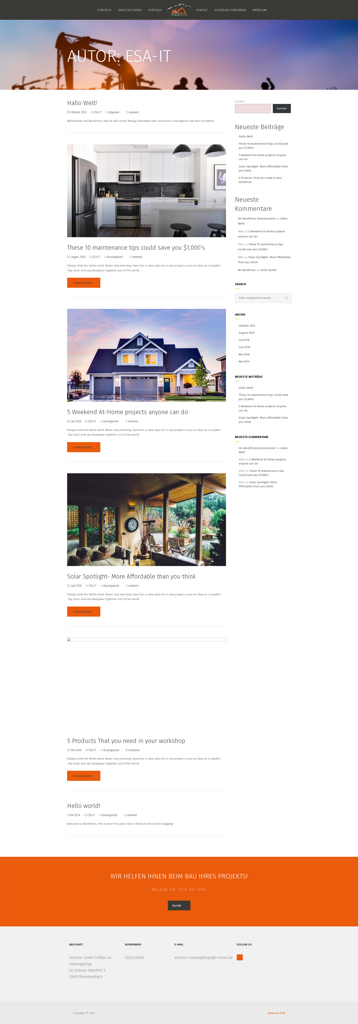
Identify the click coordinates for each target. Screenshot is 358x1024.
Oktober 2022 (247, 325)
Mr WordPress (247, 270)
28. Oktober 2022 (77, 112)
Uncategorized (115, 257)
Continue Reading (82, 283)
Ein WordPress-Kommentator (257, 218)
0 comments (133, 750)
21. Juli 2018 (74, 421)
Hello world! (83, 806)
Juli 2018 (244, 340)
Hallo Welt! (82, 103)
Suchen (240, 101)
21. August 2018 (76, 257)
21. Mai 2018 (74, 750)
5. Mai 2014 (73, 815)
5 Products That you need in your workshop (126, 741)
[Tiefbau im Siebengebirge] (179, 9)
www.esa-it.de (276, 1013)
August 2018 (246, 332)
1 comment (132, 112)
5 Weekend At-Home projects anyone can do (127, 412)
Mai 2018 (244, 354)
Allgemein (113, 112)
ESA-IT (98, 112)
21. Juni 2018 (74, 586)
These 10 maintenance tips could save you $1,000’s (136, 247)
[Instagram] (240, 957)
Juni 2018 (244, 347)
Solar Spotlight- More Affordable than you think (131, 576)
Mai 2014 (244, 361)
